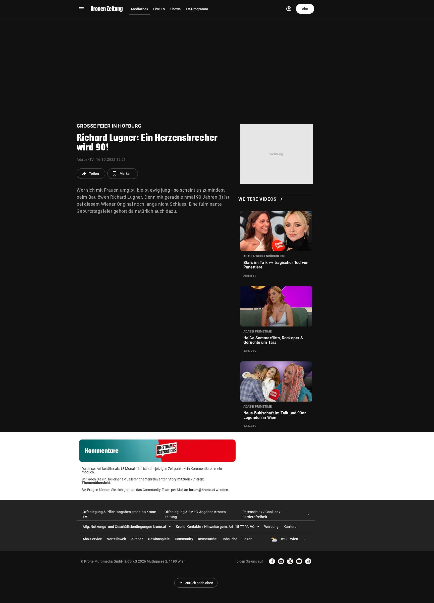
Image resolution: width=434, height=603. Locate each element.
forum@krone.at (202, 490)
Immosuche (207, 539)
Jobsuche (229, 539)
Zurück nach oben (196, 583)
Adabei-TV (85, 159)
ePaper (137, 539)
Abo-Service (92, 539)
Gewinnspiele (159, 539)
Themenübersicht (96, 483)
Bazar (247, 539)
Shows (175, 9)
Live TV (159, 9)
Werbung (271, 527)
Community (184, 539)
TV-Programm (197, 9)
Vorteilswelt (116, 539)
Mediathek (139, 9)
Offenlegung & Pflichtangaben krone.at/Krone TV (119, 514)
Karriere (290, 527)
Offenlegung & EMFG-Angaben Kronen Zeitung (195, 514)
